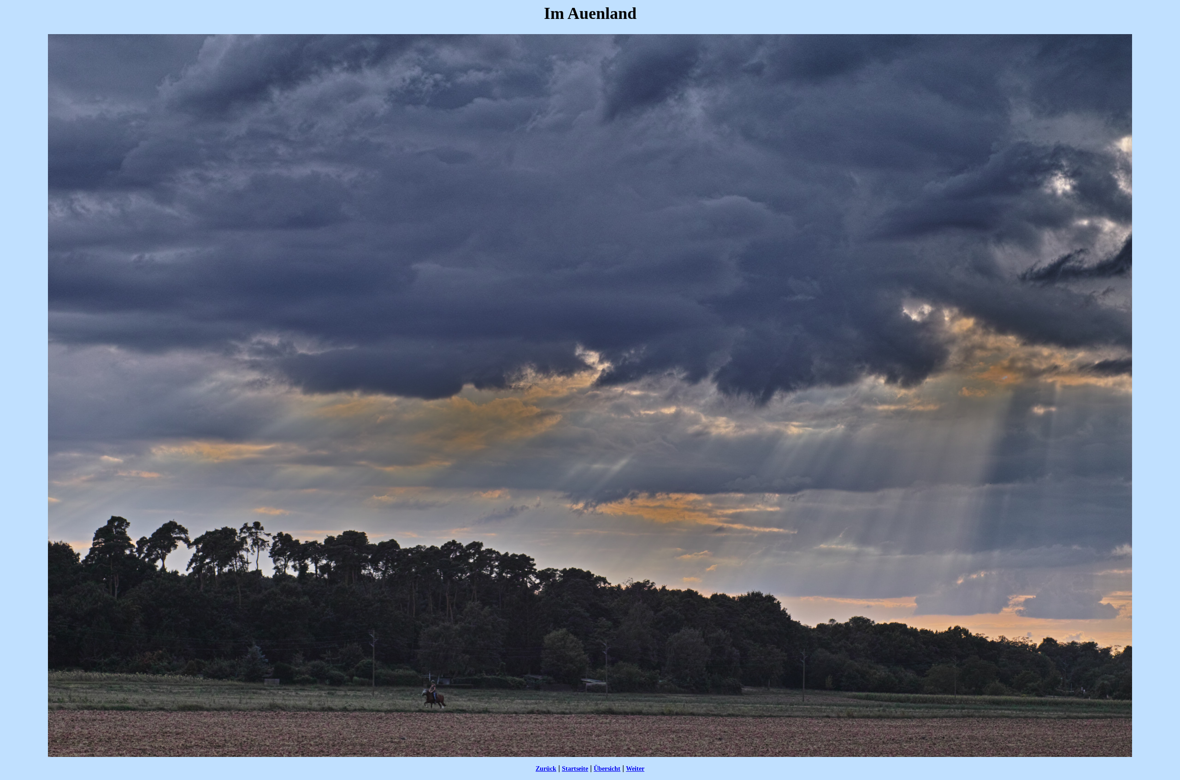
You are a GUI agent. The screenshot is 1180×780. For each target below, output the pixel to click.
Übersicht (607, 768)
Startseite (575, 768)
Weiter (635, 768)
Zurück (546, 768)
